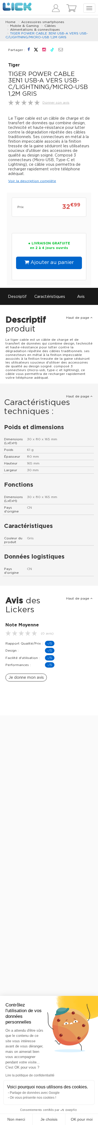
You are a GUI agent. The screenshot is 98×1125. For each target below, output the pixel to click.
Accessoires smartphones (42, 22)
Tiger (14, 65)
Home (10, 22)
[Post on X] (36, 49)
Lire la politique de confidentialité (29, 1075)
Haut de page (78, 317)
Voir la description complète (32, 181)
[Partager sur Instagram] (44, 49)
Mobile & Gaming (24, 25)
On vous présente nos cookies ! (33, 1097)
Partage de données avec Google (35, 1093)
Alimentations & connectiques (35, 29)
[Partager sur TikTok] (53, 49)
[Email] (60, 50)
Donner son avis (55, 102)
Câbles (50, 25)
